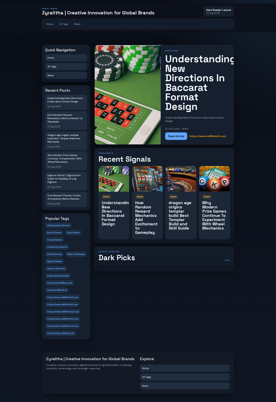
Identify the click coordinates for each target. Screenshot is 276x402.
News (77, 24)
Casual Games (54, 239)
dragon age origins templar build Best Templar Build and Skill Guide (180, 215)
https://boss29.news (58, 275)
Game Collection (56, 268)
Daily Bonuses (54, 254)
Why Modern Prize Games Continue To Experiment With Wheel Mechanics (214, 215)
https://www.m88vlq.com (60, 333)
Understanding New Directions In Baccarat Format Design (116, 213)
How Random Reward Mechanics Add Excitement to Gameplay (146, 217)
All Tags (63, 24)
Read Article (176, 136)
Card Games (73, 232)
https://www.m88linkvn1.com (62, 326)
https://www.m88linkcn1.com (62, 297)
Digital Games (54, 261)
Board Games (54, 232)
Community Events (57, 247)
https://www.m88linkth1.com (62, 319)
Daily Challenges (76, 254)
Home (49, 24)
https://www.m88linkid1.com (62, 304)
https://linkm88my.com (59, 283)
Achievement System (58, 225)
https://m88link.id (57, 290)
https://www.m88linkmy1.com (63, 311)
